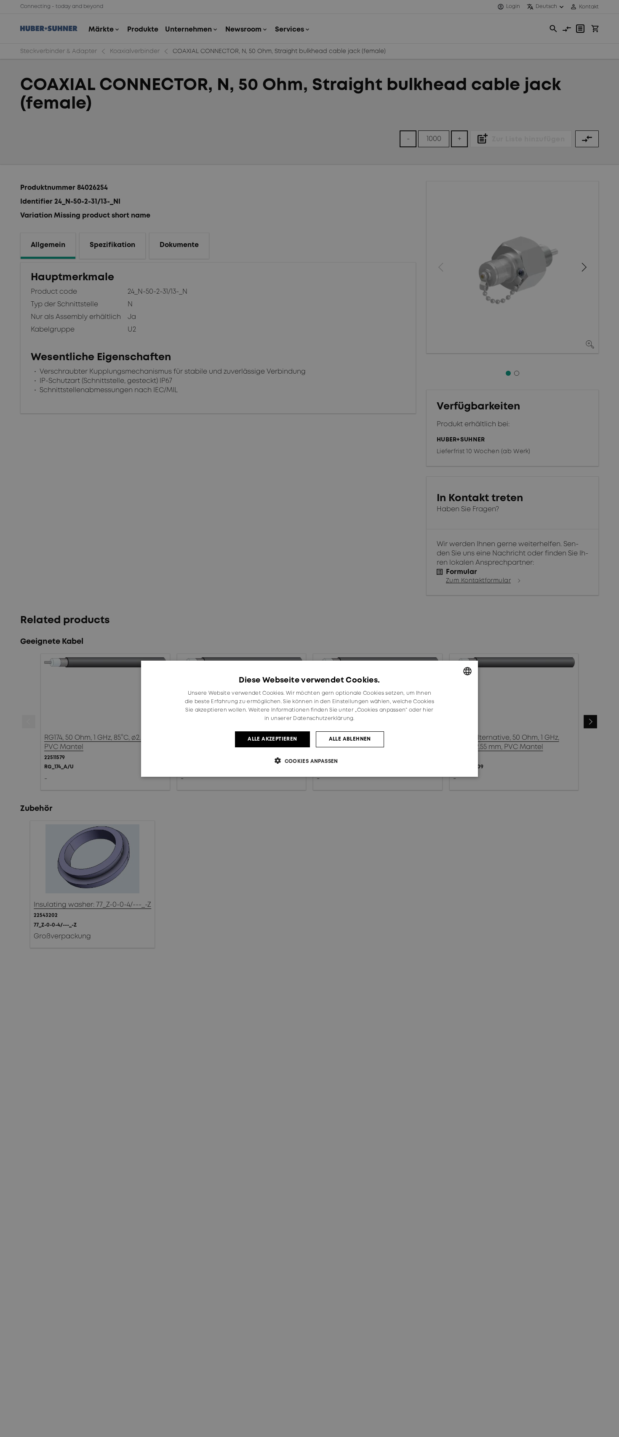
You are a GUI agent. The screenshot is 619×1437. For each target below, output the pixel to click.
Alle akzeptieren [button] (272, 738)
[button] (309, 760)
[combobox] (467, 671)
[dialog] (309, 719)
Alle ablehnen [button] (350, 738)
